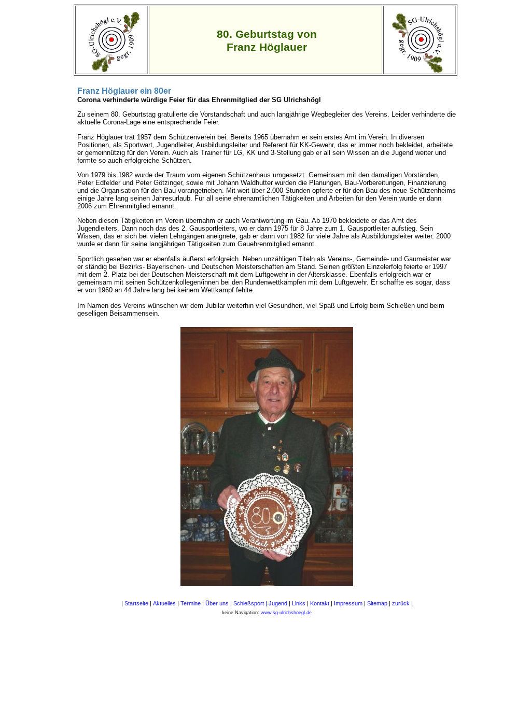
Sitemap (377, 603)
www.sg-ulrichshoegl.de (286, 612)
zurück (401, 603)
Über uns (217, 603)
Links (299, 603)
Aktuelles (164, 603)
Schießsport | (250, 603)
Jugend (279, 603)
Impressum (349, 603)
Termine (191, 603)
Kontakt (319, 603)
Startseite (136, 603)
